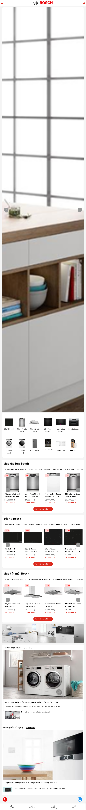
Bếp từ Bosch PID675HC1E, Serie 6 (52, 551)
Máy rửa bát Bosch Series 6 (63, 469)
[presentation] (6, 210)
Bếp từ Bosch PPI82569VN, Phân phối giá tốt (12, 551)
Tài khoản (32, 808)
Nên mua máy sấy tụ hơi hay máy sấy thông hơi (31, 702)
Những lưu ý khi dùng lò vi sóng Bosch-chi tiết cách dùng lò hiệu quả (39, 788)
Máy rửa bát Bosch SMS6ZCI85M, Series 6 (53, 496)
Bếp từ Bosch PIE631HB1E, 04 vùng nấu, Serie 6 (32, 551)
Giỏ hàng (54, 808)
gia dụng (73, 450)
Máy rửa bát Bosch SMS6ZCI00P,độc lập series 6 (12, 496)
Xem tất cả (28, 648)
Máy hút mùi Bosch (16, 573)
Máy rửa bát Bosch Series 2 (15, 469)
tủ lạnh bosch (35, 450)
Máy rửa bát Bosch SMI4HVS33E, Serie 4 (73, 496)
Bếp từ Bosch (12, 518)
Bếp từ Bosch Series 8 (73, 524)
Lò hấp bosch (73, 429)
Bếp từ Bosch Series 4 (33, 524)
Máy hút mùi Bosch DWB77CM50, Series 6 (73, 606)
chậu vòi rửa (60, 450)
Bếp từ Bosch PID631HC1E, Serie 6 (73, 551)
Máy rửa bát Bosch (16, 463)
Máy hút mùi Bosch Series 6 (63, 579)
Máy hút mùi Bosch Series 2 (15, 579)
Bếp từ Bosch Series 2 (13, 524)
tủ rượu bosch (47, 449)
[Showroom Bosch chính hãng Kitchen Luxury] (43, 3)
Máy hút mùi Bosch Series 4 (39, 579)
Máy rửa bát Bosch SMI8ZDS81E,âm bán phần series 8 (32, 496)
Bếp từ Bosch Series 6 (53, 524)
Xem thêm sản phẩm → (43, 509)
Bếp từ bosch (9, 429)
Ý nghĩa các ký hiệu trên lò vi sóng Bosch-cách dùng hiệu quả (30, 782)
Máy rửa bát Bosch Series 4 (39, 469)
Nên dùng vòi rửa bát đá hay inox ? (35, 712)
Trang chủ (11, 808)
